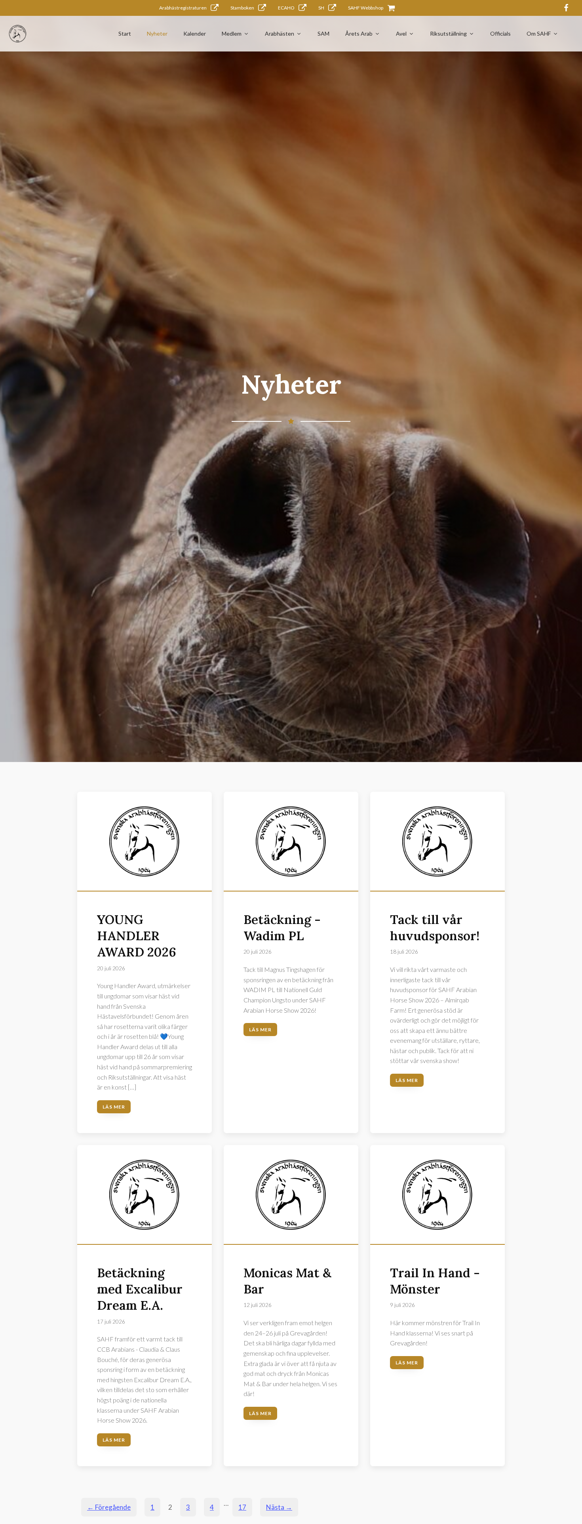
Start (124, 33)
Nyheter (157, 33)
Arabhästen (279, 33)
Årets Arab (359, 33)
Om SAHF (539, 33)
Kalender (194, 33)
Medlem (232, 33)
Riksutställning (448, 33)
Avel (401, 33)
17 (242, 1507)
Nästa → (279, 1507)
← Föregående (109, 1507)
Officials (500, 33)
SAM (323, 33)
